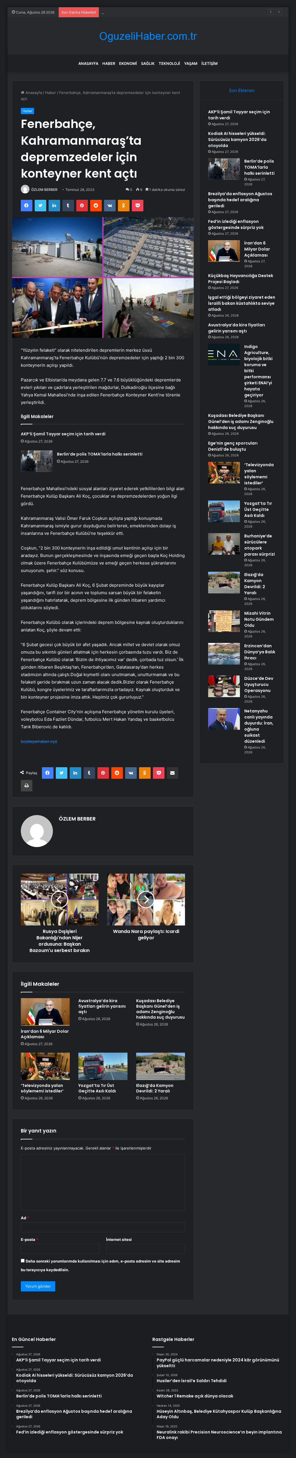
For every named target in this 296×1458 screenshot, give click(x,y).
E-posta (29, 1239)
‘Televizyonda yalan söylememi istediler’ (42, 1088)
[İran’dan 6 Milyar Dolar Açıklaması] (45, 1012)
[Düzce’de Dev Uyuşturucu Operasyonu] (224, 686)
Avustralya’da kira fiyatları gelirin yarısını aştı (102, 1006)
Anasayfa (88, 63)
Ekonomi (128, 63)
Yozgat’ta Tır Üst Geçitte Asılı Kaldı (97, 1088)
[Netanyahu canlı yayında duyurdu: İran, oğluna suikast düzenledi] (224, 719)
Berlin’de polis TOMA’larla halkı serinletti (137, 12)
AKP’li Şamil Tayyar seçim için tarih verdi (63, 434)
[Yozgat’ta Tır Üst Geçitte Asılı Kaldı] (102, 1066)
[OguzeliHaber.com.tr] (148, 36)
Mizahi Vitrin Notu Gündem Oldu (259, 619)
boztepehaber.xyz (39, 741)
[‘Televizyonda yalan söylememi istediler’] (45, 1066)
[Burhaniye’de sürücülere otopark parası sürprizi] (224, 544)
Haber (108, 63)
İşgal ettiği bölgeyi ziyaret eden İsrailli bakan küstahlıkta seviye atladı (241, 303)
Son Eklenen (242, 90)
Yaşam (190, 63)
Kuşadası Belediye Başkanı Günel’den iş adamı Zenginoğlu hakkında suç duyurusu (160, 1009)
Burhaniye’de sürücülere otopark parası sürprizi (259, 545)
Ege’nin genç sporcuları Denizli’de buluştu (233, 446)
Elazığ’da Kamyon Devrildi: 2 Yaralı (154, 1088)
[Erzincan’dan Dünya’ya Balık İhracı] (224, 654)
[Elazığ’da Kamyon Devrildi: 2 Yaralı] (160, 1066)
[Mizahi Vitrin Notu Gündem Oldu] (224, 621)
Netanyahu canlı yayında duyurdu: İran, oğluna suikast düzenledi (258, 726)
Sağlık (148, 63)
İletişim (209, 63)
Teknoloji (169, 63)
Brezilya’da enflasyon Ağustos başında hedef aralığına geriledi (240, 200)
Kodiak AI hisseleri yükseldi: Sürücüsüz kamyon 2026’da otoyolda (237, 139)
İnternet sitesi (119, 1239)
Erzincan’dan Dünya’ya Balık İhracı (259, 652)
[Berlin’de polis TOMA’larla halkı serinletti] (37, 461)
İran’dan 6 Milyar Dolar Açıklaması (45, 1034)
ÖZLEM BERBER (44, 189)
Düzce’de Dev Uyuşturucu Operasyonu (258, 684)
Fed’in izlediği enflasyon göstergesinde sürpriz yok (236, 224)
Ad (25, 1218)
